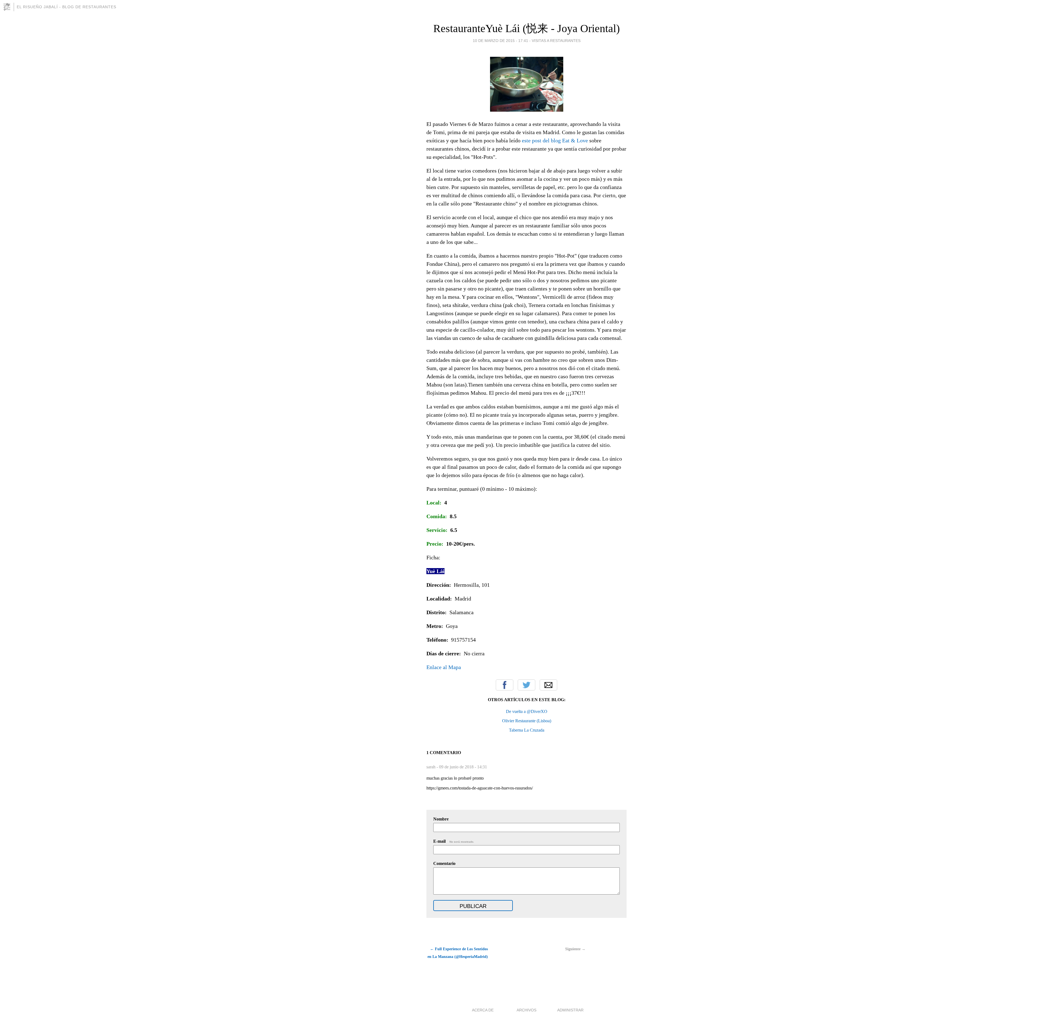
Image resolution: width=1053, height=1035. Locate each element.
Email (548, 684)
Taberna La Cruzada (526, 730)
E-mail (453, 841)
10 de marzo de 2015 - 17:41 (500, 40)
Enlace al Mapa (443, 667)
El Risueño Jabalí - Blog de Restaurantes (66, 7)
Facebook (504, 684)
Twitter (526, 684)
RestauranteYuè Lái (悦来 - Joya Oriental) (526, 28)
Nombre (441, 819)
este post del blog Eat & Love (555, 140)
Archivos (526, 1010)
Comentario (444, 863)
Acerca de (483, 1010)
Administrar (570, 1010)
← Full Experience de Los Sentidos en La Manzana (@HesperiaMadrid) (458, 953)
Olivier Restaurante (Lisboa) (526, 720)
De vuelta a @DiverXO (526, 711)
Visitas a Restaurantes (556, 40)
